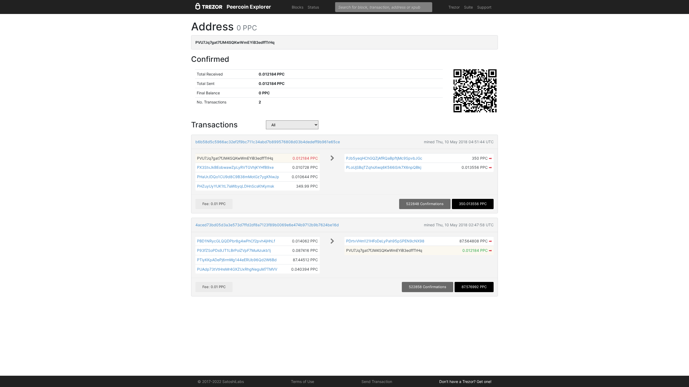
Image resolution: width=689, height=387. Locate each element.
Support (484, 7)
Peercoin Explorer (249, 7)
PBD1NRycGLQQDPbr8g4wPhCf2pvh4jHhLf (236, 241)
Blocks (297, 7)
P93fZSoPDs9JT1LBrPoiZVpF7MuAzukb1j (234, 250)
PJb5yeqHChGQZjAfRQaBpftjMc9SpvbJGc (384, 158)
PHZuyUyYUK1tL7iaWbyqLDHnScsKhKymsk (235, 186)
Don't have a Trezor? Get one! (465, 381)
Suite (468, 7)
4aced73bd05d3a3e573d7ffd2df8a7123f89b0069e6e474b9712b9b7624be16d (267, 225)
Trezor (454, 7)
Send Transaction (376, 381)
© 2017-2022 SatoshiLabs (221, 381)
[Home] (208, 7)
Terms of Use (302, 381)
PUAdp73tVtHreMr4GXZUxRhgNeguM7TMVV (237, 269)
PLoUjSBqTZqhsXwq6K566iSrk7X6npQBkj (383, 167)
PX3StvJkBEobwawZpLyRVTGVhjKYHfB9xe (235, 167)
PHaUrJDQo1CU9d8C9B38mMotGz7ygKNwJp (238, 176)
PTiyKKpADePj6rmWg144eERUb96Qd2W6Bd (237, 259)
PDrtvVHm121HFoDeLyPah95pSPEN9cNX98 (385, 241)
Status (313, 7)
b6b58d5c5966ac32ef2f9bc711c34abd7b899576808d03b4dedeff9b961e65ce (267, 141)
